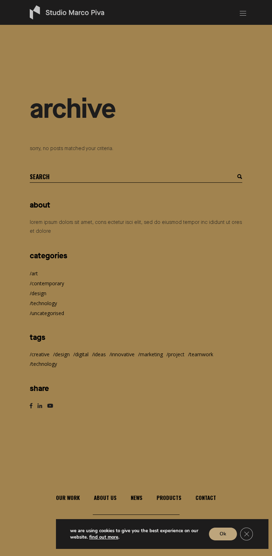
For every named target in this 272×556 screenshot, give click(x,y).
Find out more (103, 537)
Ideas (100, 354)
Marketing (151, 354)
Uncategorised (48, 313)
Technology (44, 303)
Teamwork (201, 354)
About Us (105, 497)
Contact (206, 497)
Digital (82, 354)
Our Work (68, 497)
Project (176, 354)
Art (35, 273)
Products (169, 497)
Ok (223, 533)
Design (39, 293)
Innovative (123, 354)
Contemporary (48, 283)
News (136, 497)
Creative (41, 354)
